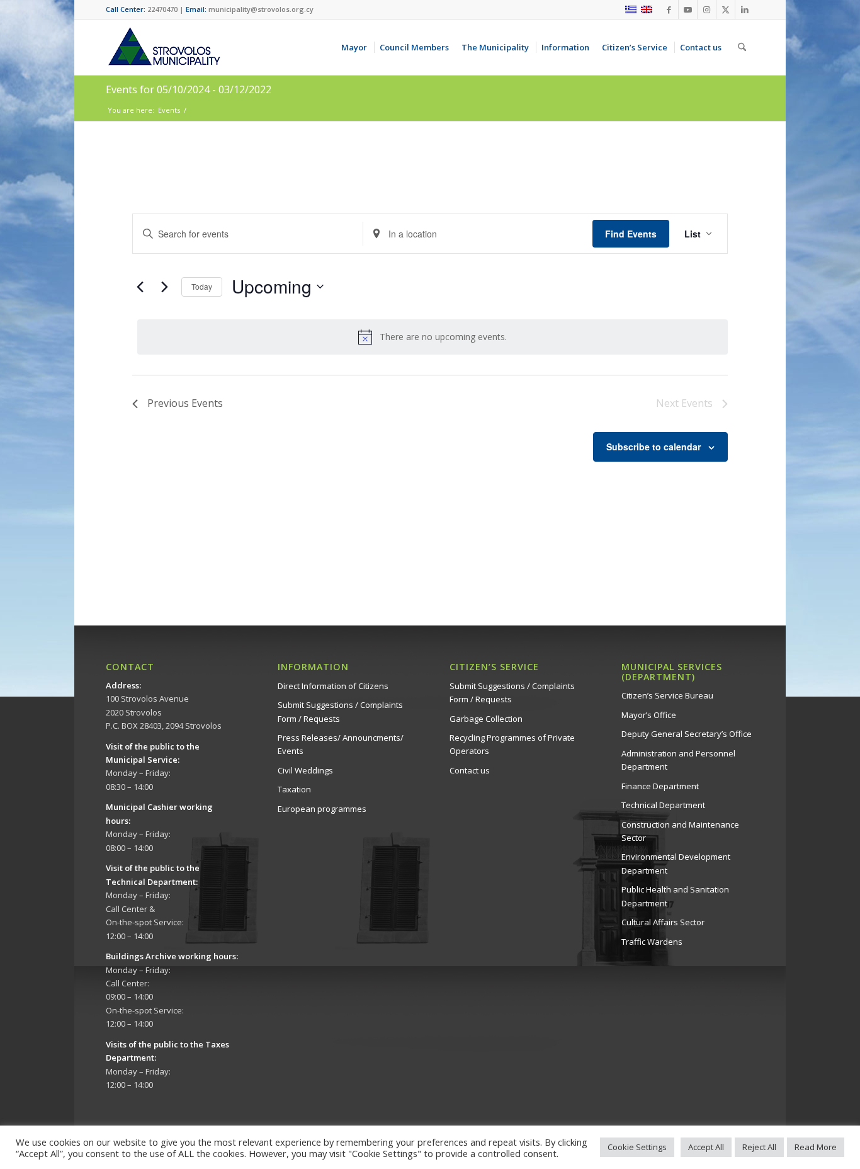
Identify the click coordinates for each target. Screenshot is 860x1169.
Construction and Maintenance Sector (680, 831)
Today (201, 286)
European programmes (322, 808)
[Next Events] (164, 286)
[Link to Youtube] (688, 9)
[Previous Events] (139, 286)
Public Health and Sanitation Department (675, 896)
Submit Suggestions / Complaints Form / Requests (340, 711)
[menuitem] (356, 47)
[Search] (742, 47)
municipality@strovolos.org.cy (261, 9)
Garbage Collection (486, 718)
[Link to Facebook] (669, 9)
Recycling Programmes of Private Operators (512, 744)
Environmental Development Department (675, 863)
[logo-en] (164, 47)
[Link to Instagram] (707, 9)
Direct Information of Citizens (333, 686)
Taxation (294, 789)
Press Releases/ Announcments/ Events (341, 744)
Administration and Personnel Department (678, 760)
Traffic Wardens (651, 941)
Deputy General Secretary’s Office (686, 733)
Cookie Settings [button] (637, 1147)
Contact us (470, 770)
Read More (816, 1147)
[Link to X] (725, 9)
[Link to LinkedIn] (744, 9)
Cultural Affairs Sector (662, 922)
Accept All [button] (706, 1147)
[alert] (432, 337)
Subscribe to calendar (653, 446)
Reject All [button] (759, 1147)
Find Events (631, 233)
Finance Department (660, 786)
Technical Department (663, 805)
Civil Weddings (305, 770)
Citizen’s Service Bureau (667, 695)
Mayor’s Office (648, 715)
